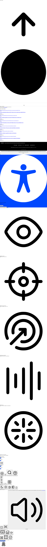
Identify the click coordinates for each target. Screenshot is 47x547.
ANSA (1, 121)
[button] (0, 154)
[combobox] (23, 152)
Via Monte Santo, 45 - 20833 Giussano (18, 147)
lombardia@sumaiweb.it (28, 147)
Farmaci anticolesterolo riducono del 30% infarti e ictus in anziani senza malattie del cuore (12, 112)
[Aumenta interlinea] (0, 466)
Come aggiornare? (43, 490)
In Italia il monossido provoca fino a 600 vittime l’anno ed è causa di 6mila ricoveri (11, 122)
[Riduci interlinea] (0, 468)
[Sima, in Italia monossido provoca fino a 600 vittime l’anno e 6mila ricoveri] (8, 115)
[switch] (0, 257)
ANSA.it (1, 113)
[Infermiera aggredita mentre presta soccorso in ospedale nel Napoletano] (8, 136)
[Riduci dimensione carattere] (0, 460)
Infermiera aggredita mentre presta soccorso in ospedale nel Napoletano (10, 138)
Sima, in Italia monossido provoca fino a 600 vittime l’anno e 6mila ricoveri (10, 117)
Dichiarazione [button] (1, 205)
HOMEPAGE (5, 107)
